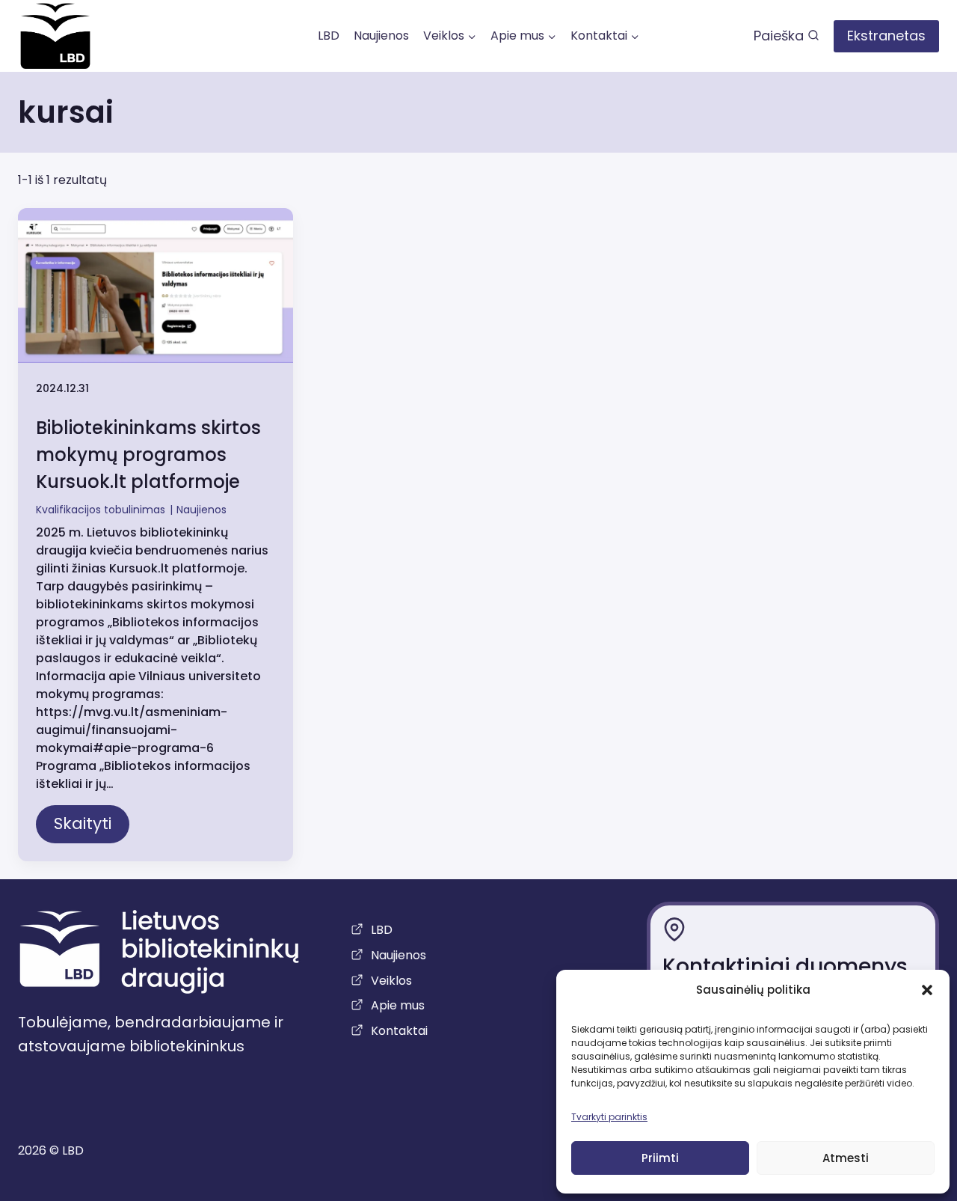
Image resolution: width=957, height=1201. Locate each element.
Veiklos (391, 980)
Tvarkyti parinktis (609, 1116)
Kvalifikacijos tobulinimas (100, 509)
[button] (927, 990)
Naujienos (381, 35)
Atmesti (845, 1158)
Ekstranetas (886, 35)
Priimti (660, 1158)
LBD (328, 35)
